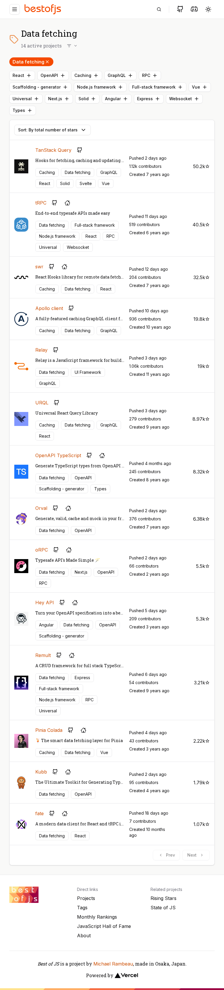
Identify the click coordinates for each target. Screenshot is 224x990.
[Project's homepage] (67, 203)
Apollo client (49, 308)
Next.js (55, 98)
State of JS (163, 907)
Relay (41, 350)
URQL (41, 403)
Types (19, 110)
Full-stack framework (154, 86)
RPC (146, 75)
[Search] (159, 9)
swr (39, 266)
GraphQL (117, 75)
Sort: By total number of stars (48, 129)
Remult (43, 655)
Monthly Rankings (97, 917)
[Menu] (14, 9)
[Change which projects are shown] (72, 45)
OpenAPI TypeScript (58, 455)
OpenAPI (49, 75)
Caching (82, 75)
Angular (113, 98)
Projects (86, 898)
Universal (22, 98)
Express (145, 98)
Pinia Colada (48, 730)
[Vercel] (126, 975)
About (84, 935)
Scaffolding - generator (37, 86)
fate (39, 813)
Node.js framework (96, 86)
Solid (83, 98)
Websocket (180, 98)
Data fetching (28, 62)
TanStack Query (53, 150)
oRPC (41, 550)
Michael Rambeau (113, 964)
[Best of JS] (43, 9)
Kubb (41, 772)
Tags (82, 907)
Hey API (44, 602)
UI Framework (88, 372)
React (18, 75)
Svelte (86, 183)
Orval (41, 508)
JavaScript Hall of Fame (104, 926)
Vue (196, 86)
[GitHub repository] (79, 150)
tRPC (40, 203)
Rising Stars (163, 898)
